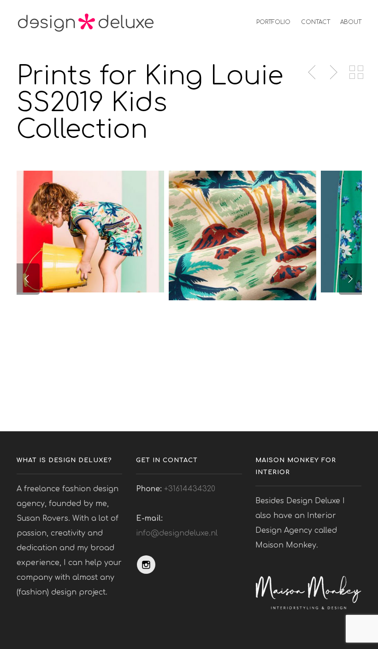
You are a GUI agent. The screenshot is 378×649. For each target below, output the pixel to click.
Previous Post (312, 72)
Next (350, 279)
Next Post (332, 72)
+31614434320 (189, 489)
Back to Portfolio (356, 72)
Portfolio (273, 22)
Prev (28, 279)
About (350, 22)
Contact (315, 22)
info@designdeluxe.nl (177, 533)
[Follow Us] (146, 564)
